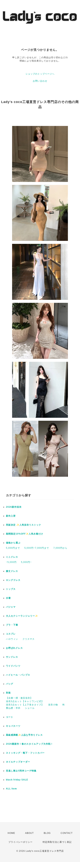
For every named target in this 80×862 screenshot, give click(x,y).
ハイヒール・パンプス (18, 675)
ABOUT (29, 833)
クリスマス (29, 639)
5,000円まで (13, 548)
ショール (30, 708)
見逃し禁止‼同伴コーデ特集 (21, 770)
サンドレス (12, 657)
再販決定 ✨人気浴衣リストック (23, 525)
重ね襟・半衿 (13, 708)
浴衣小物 (53, 704)
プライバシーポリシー (20, 842)
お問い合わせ (40, 81)
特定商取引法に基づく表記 (57, 842)
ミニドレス (12, 557)
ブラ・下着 (12, 625)
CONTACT (67, 833)
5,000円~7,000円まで (36, 548)
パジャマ (11, 607)
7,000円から (60, 548)
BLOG (47, 833)
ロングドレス (13, 580)
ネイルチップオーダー (18, 762)
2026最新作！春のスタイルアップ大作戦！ (29, 744)
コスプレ (11, 634)
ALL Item (11, 788)
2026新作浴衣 (14, 507)
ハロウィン (12, 639)
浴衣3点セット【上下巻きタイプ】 (25, 704)
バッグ (9, 684)
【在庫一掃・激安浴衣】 (19, 698)
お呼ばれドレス (14, 648)
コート (9, 717)
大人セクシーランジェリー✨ (22, 616)
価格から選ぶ (13, 542)
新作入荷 (11, 516)
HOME (11, 833)
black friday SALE (17, 779)
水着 (8, 598)
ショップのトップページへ (40, 74)
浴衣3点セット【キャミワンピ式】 (25, 701)
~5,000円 (11, 562)
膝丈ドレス (12, 571)
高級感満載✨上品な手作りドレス (24, 735)
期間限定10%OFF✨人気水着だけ (24, 533)
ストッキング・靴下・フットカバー (25, 753)
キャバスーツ (13, 726)
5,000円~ (26, 562)
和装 (8, 692)
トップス (11, 589)
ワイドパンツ (13, 666)
